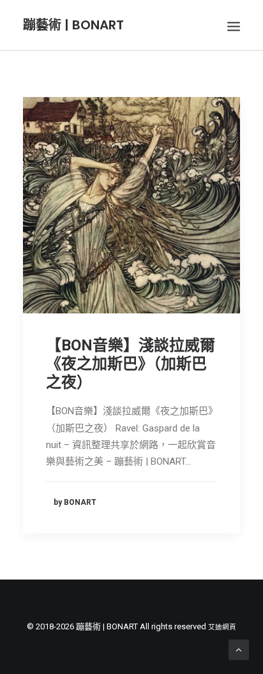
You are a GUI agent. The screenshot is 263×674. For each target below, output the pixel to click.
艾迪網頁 (222, 627)
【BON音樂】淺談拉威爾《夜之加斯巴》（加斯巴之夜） (130, 363)
